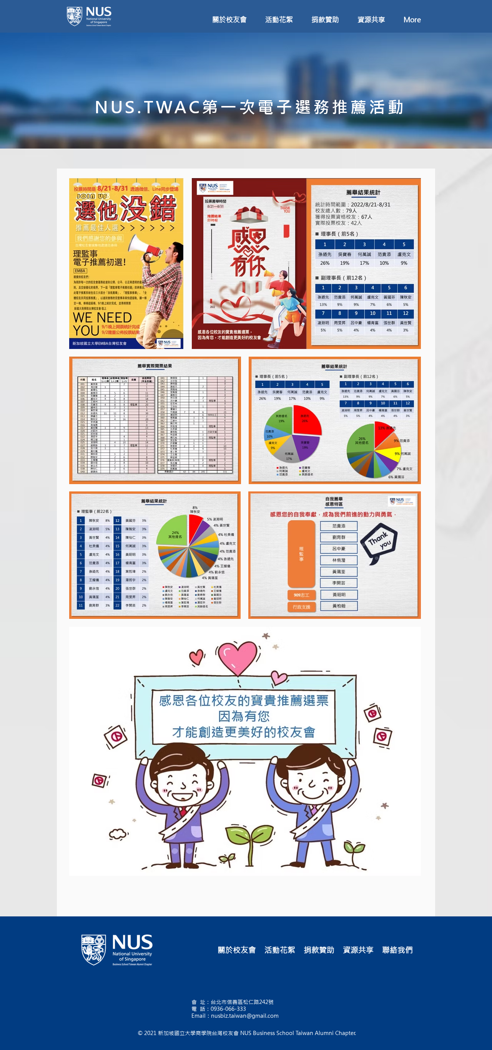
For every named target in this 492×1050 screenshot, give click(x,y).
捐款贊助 (319, 950)
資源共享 (358, 950)
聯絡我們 (397, 950)
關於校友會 (237, 950)
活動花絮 (279, 950)
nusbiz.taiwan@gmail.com (245, 1015)
